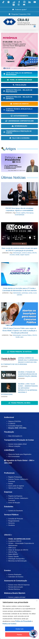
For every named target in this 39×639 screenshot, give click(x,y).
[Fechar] (37, 600)
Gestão (17, 254)
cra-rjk (35, 293)
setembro (19, 295)
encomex (12, 254)
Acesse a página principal (16, 597)
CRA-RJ (34, 253)
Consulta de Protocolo (15, 518)
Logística (23, 213)
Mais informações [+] (15, 436)
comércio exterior (26, 253)
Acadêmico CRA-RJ (14, 541)
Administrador (17, 293)
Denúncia (11, 523)
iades (21, 337)
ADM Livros (12, 547)
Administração (17, 253)
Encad (18, 213)
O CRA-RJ (11, 423)
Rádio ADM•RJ (13, 554)
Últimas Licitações (14, 446)
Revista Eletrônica (14, 589)
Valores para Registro (15, 488)
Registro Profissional (15, 477)
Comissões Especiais (15, 426)
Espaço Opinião (13, 556)
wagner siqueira (24, 254)
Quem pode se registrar (16, 486)
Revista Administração (15, 587)
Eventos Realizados (14, 574)
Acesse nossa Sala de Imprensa (19, 585)
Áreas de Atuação (14, 502)
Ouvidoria (11, 525)
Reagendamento (13, 521)
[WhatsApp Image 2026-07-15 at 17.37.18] (19, 154)
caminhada (25, 293)
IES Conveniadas (14, 456)
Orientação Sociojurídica (16, 558)
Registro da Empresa (15, 496)
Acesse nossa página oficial (17, 444)
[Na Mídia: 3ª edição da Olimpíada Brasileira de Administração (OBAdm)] (8, 375)
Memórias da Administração (17, 561)
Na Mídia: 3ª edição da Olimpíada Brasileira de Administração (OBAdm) (27, 374)
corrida (30, 293)
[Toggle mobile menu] (35, 26)
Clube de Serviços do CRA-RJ (18, 550)
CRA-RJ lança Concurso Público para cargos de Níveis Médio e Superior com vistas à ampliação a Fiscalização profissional (19, 330)
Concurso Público (27, 335)
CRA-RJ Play (12, 552)
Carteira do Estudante (15, 510)
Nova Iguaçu (29, 213)
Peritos (10, 483)
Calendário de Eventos (15, 577)
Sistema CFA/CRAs (14, 421)
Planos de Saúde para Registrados (19, 454)
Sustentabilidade (19, 214)
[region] (19, 619)
